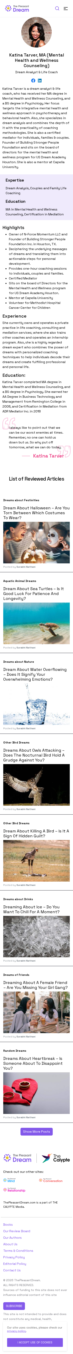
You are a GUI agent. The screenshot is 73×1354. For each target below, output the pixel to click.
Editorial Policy (14, 1264)
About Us (10, 1244)
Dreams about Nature (18, 662)
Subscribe (14, 1306)
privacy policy (16, 1331)
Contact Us (12, 1270)
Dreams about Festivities (21, 500)
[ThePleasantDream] (18, 8)
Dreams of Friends (16, 975)
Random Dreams (14, 1051)
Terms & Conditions (18, 1251)
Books (8, 1224)
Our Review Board (16, 1231)
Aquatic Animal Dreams (19, 581)
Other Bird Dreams (16, 742)
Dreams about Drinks (18, 899)
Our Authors (12, 1237)
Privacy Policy (14, 1257)
